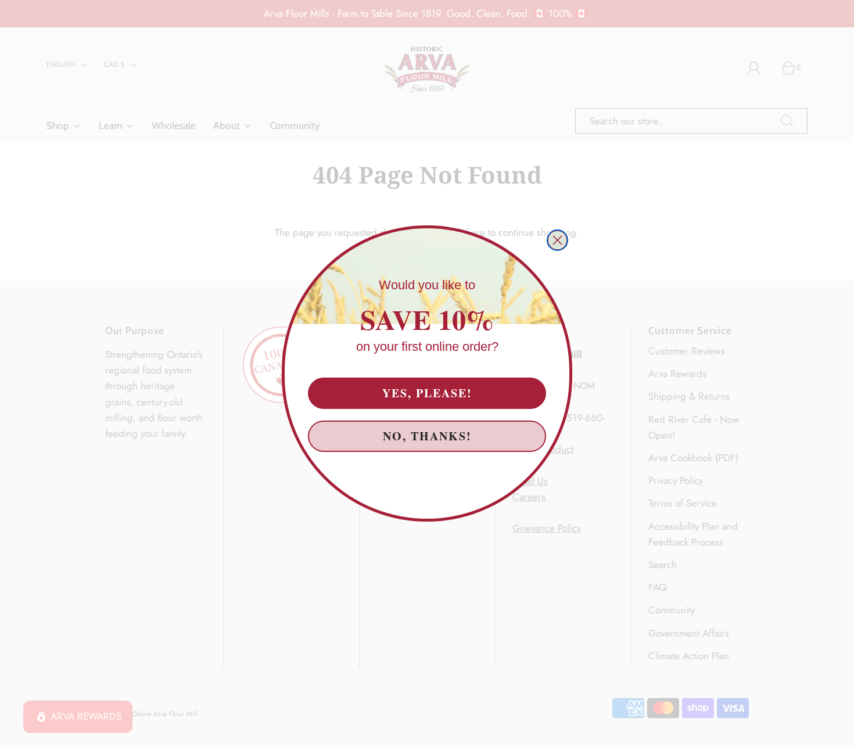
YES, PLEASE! (427, 391)
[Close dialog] (557, 240)
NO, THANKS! (427, 434)
